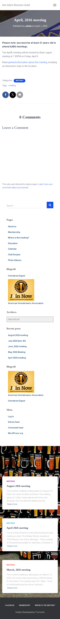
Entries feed (14, 422)
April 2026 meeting (17, 358)
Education (13, 243)
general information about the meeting (27, 62)
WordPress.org (15, 433)
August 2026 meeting (18, 335)
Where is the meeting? (18, 238)
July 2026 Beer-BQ (17, 341)
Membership (14, 232)
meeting (12, 85)
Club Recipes (14, 254)
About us (12, 226)
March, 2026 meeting (18, 569)
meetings (19, 80)
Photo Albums (14, 260)
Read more (12, 504)
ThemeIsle (40, 612)
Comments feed (15, 428)
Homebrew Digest (16, 276)
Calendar (12, 249)
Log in (11, 416)
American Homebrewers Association (25, 303)
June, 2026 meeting (17, 346)
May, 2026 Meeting (16, 352)
